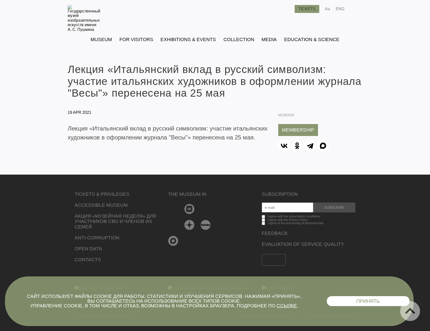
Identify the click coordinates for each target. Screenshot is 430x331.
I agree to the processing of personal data (295, 223)
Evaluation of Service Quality (303, 244)
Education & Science (311, 39)
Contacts (88, 259)
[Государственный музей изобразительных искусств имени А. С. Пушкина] (84, 29)
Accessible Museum (101, 205)
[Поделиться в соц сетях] (355, 9)
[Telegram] (310, 146)
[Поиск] (287, 9)
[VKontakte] (189, 209)
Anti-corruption (97, 237)
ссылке (287, 305)
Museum (101, 39)
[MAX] (323, 146)
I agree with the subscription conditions (294, 216)
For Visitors (136, 39)
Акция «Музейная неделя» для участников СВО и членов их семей (115, 221)
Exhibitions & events (188, 39)
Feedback (275, 233)
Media (269, 39)
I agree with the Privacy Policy (288, 220)
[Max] (173, 241)
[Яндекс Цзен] (189, 225)
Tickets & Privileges (102, 194)
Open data (88, 248)
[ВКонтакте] (284, 146)
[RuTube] (206, 225)
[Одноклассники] (297, 146)
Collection (238, 39)
